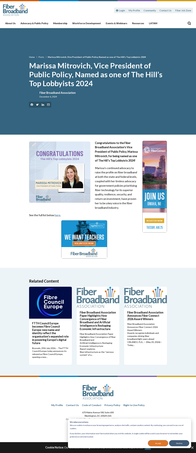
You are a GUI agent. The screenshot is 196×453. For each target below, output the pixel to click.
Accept (158, 443)
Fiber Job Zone (183, 10)
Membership (60, 23)
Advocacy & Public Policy (34, 23)
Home (32, 57)
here (57, 215)
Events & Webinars (116, 23)
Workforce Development (86, 23)
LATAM (153, 23)
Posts (41, 57)
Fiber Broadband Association (58, 92)
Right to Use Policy (134, 405)
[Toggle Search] (189, 23)
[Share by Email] (48, 104)
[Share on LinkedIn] (43, 104)
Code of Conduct (91, 405)
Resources (138, 23)
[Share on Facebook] (32, 104)
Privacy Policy (112, 405)
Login (122, 10)
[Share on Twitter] (37, 104)
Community (150, 10)
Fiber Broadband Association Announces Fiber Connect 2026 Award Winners (145, 316)
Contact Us (166, 10)
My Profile (134, 10)
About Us (10, 23)
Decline (179, 443)
